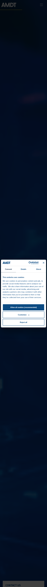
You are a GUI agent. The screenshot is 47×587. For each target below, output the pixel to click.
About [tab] (38, 269)
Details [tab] (23, 269)
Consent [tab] (8, 269)
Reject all (23, 322)
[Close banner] (43, 263)
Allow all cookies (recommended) (23, 307)
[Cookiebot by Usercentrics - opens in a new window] (29, 262)
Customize (22, 315)
